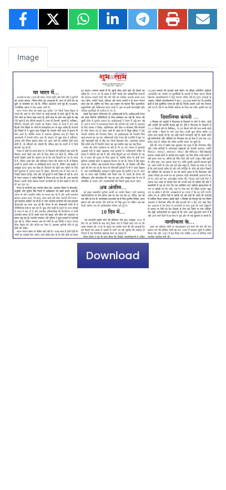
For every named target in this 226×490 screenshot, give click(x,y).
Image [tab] (28, 57)
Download (113, 255)
